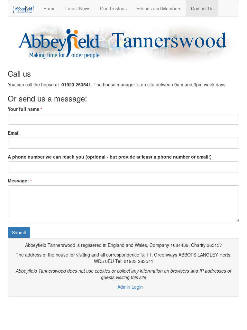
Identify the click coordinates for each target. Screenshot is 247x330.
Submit (19, 232)
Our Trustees (113, 8)
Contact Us (202, 8)
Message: (20, 180)
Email (14, 133)
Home (49, 8)
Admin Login (130, 287)
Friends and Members (158, 8)
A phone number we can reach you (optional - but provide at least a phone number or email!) (110, 156)
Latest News (77, 8)
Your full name (25, 109)
